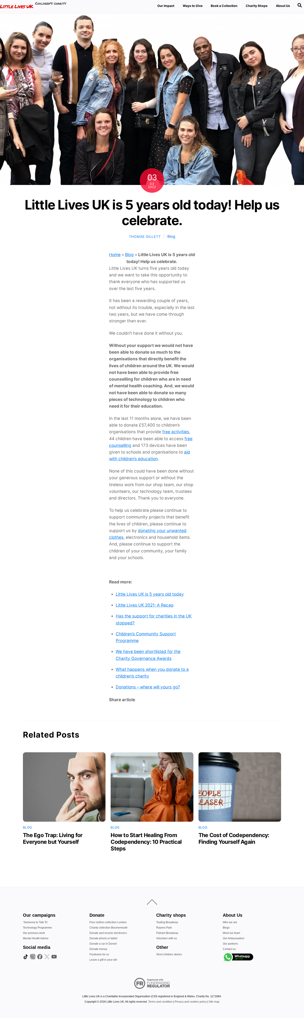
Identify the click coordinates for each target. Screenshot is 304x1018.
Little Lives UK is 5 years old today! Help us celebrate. (152, 212)
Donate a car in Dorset (103, 943)
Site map (214, 1001)
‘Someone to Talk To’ (35, 922)
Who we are (230, 922)
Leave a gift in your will (103, 959)
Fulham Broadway (167, 933)
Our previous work (34, 933)
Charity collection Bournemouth (108, 927)
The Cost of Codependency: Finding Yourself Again (234, 838)
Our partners (230, 943)
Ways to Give (193, 6)
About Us (283, 6)
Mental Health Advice (36, 938)
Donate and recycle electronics (108, 933)
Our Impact (165, 6)
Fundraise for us (99, 954)
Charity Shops (257, 6)
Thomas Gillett (145, 236)
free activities (175, 431)
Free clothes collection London (108, 922)
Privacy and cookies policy (191, 1001)
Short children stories (169, 954)
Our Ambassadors (233, 938)
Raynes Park (164, 927)
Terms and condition (160, 1001)
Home (115, 254)
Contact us (229, 949)
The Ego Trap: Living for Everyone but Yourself (52, 838)
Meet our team (231, 933)
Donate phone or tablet (103, 938)
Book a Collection (224, 6)
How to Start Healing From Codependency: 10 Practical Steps (146, 842)
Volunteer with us (166, 938)
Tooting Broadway (167, 922)
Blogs (226, 927)
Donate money (98, 949)
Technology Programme (37, 927)
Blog (171, 236)
